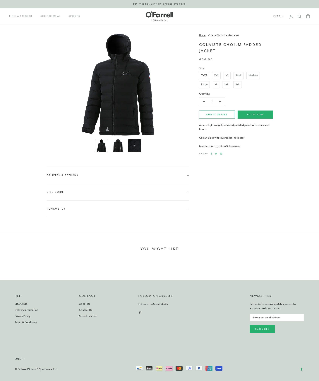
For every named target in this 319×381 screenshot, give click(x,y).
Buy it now (255, 114)
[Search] (300, 16)
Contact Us (85, 310)
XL (216, 84)
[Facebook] (211, 154)
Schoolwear (50, 16)
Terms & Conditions (26, 322)
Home (202, 35)
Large (204, 84)
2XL (226, 84)
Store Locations (88, 316)
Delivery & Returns (62, 175)
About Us (84, 304)
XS (227, 75)
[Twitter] (216, 154)
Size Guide (55, 192)
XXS (216, 75)
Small (238, 75)
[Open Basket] (308, 16)
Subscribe (262, 329)
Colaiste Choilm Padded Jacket (223, 35)
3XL (237, 84)
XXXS (204, 75)
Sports (74, 16)
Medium (253, 75)
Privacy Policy (22, 316)
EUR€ (276, 16)
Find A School (21, 16)
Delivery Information (26, 310)
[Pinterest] (221, 154)
